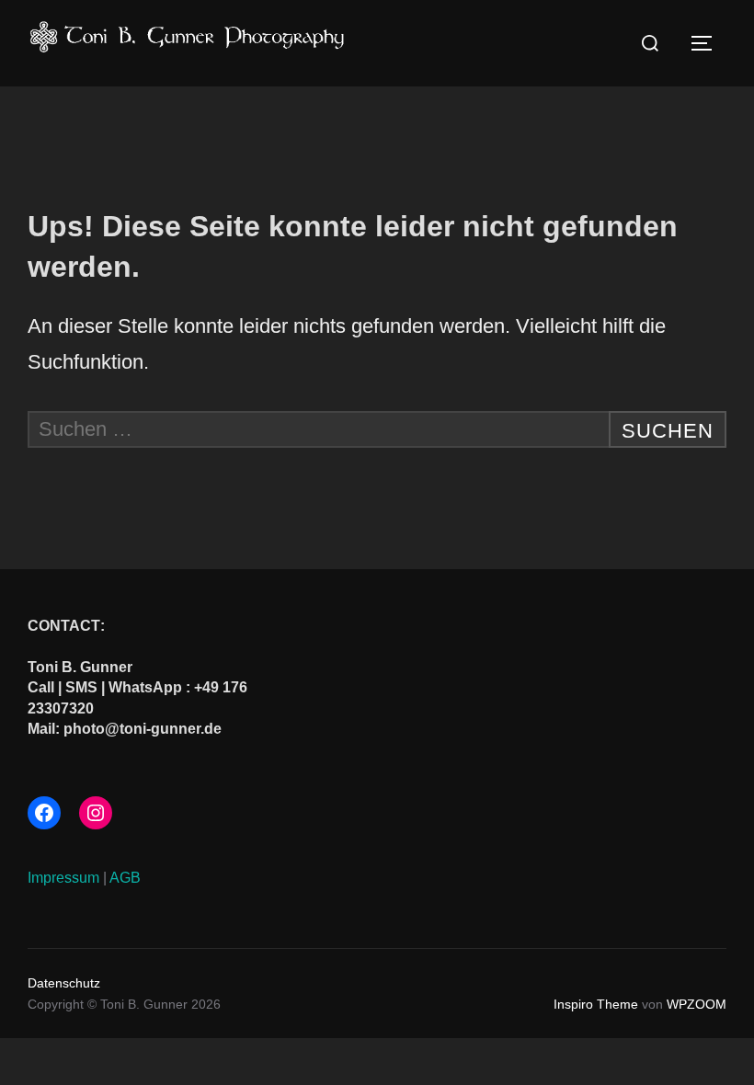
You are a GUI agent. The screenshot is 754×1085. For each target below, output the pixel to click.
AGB (125, 877)
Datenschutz (64, 983)
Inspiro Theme (596, 1004)
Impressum (63, 877)
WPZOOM (696, 1004)
